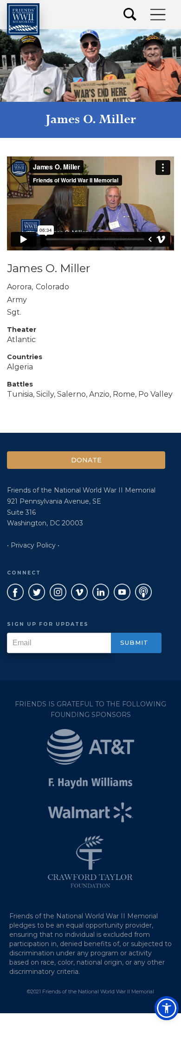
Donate (86, 460)
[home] (23, 19)
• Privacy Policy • (33, 545)
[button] (158, 14)
